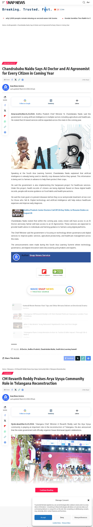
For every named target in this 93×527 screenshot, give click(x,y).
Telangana (10, 369)
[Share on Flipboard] (5, 116)
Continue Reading (46, 490)
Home (4, 25)
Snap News (15, 2)
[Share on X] (15, 80)
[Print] (22, 80)
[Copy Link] (19, 80)
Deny (62, 517)
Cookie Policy (57, 523)
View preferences (80, 517)
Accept (43, 517)
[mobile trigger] (4, 2)
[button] (88, 500)
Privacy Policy (66, 523)
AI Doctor (23, 349)
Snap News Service (17, 86)
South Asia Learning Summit (66, 349)
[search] (84, 2)
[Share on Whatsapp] (5, 121)
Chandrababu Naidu (48, 349)
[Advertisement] (46, 44)
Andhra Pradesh (34, 349)
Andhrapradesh (11, 25)
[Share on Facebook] (12, 80)
